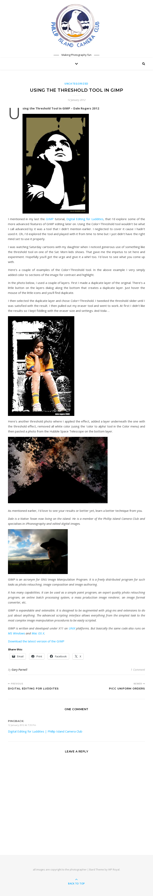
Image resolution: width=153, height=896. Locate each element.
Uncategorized (76, 83)
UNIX (72, 628)
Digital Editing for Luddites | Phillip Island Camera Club (45, 731)
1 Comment (138, 670)
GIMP (50, 219)
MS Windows (16, 633)
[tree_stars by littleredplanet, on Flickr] (76, 470)
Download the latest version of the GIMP (36, 641)
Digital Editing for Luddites (84, 219)
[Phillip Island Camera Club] (76, 25)
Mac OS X (38, 633)
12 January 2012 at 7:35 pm (22, 725)
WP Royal (114, 869)
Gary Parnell (19, 670)
